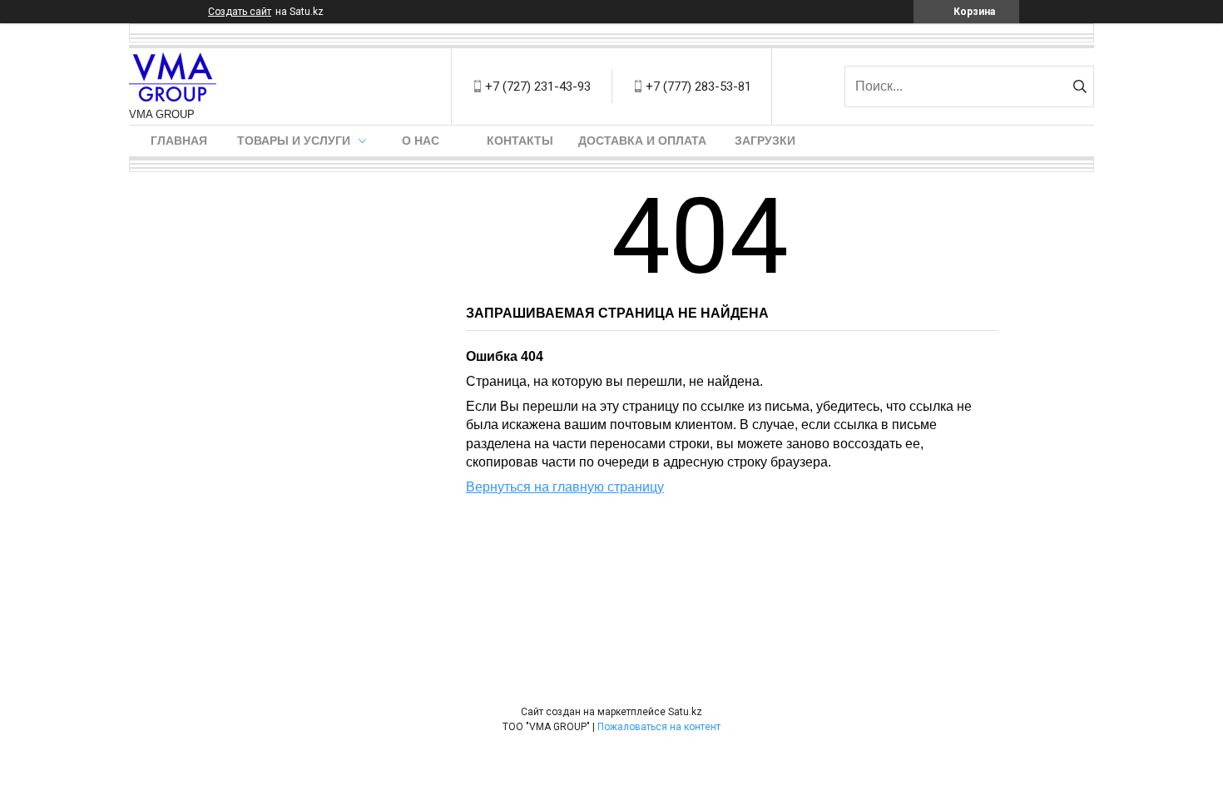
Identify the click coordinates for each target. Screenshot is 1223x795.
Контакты (520, 140)
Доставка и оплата (642, 140)
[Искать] (1079, 86)
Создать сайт (239, 11)
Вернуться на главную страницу (565, 487)
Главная (179, 140)
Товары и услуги (293, 140)
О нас (420, 140)
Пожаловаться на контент (658, 727)
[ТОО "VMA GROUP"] (172, 78)
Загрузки (765, 140)
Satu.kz (685, 712)
